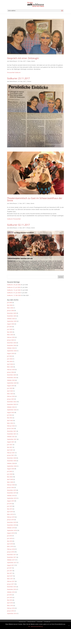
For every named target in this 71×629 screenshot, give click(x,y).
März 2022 (10, 423)
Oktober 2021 (11, 436)
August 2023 (10, 385)
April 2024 (10, 364)
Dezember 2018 (11, 522)
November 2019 (11, 493)
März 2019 (10, 514)
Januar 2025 (10, 340)
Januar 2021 (10, 455)
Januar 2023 (10, 399)
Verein (33, 61)
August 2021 (10, 442)
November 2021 (11, 434)
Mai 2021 (9, 447)
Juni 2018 (9, 538)
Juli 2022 (9, 415)
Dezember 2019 (11, 490)
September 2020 (12, 466)
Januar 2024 (10, 372)
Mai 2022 (9, 418)
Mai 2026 (9, 305)
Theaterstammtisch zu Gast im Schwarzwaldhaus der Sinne (34, 199)
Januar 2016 (10, 611)
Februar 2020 (11, 485)
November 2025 (11, 316)
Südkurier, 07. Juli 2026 (14, 292)
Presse (29, 81)
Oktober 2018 (11, 528)
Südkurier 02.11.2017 (18, 224)
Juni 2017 (9, 570)
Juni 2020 (9, 474)
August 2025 (10, 324)
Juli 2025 (9, 326)
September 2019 (12, 498)
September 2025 (12, 321)
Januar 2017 (10, 584)
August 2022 (10, 412)
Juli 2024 (9, 356)
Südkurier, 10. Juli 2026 (14, 290)
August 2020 (10, 469)
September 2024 (12, 351)
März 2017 (10, 578)
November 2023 (11, 377)
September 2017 (12, 562)
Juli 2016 (9, 595)
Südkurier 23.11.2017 (18, 78)
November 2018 (11, 525)
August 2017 (10, 565)
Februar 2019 (11, 517)
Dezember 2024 (11, 343)
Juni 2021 (9, 444)
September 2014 (12, 613)
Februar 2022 (11, 426)
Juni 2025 (9, 329)
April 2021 (10, 450)
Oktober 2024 (11, 348)
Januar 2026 (10, 310)
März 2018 (10, 546)
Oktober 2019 (11, 495)
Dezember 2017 (11, 554)
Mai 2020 (9, 477)
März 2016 (10, 605)
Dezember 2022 (11, 401)
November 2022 (11, 404)
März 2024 (10, 367)
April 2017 (10, 576)
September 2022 (12, 410)
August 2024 (10, 353)
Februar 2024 (11, 369)
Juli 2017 (9, 568)
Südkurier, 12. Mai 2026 (14, 295)
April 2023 (10, 391)
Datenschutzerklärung (37, 626)
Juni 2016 (9, 597)
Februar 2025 (11, 337)
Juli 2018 (9, 536)
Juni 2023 (9, 388)
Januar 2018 (10, 552)
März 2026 (10, 308)
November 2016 (11, 589)
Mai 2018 (9, 541)
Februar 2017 (11, 581)
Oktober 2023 (11, 380)
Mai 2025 (9, 332)
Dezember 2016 (11, 586)
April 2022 (10, 420)
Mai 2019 (9, 509)
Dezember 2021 (11, 431)
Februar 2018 (11, 549)
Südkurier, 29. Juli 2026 (14, 284)
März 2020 (10, 482)
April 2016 (10, 603)
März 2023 (10, 393)
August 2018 (10, 533)
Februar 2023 (11, 396)
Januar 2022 (10, 428)
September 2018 (12, 530)
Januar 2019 (10, 519)
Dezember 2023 (11, 375)
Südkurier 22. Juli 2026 (13, 287)
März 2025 (10, 334)
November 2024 (11, 345)
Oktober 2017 (11, 560)
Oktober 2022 (11, 407)
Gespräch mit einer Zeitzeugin (23, 58)
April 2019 (10, 511)
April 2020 (10, 479)
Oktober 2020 (11, 463)
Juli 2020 (9, 471)
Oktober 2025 (11, 318)
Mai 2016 (9, 600)
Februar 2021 (11, 452)
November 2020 (11, 460)
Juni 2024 (9, 359)
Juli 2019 (9, 503)
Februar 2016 (11, 608)
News (29, 61)
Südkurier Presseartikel (14, 219)
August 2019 (10, 501)
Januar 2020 (10, 487)
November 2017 (11, 557)
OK (29, 626)
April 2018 (10, 544)
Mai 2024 (9, 361)
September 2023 (12, 383)
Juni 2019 (9, 506)
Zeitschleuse (13, 61)
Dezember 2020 (11, 458)
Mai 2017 (9, 573)
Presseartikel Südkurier (14, 72)
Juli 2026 (9, 302)
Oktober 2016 (11, 592)
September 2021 (12, 439)
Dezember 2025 (11, 313)
